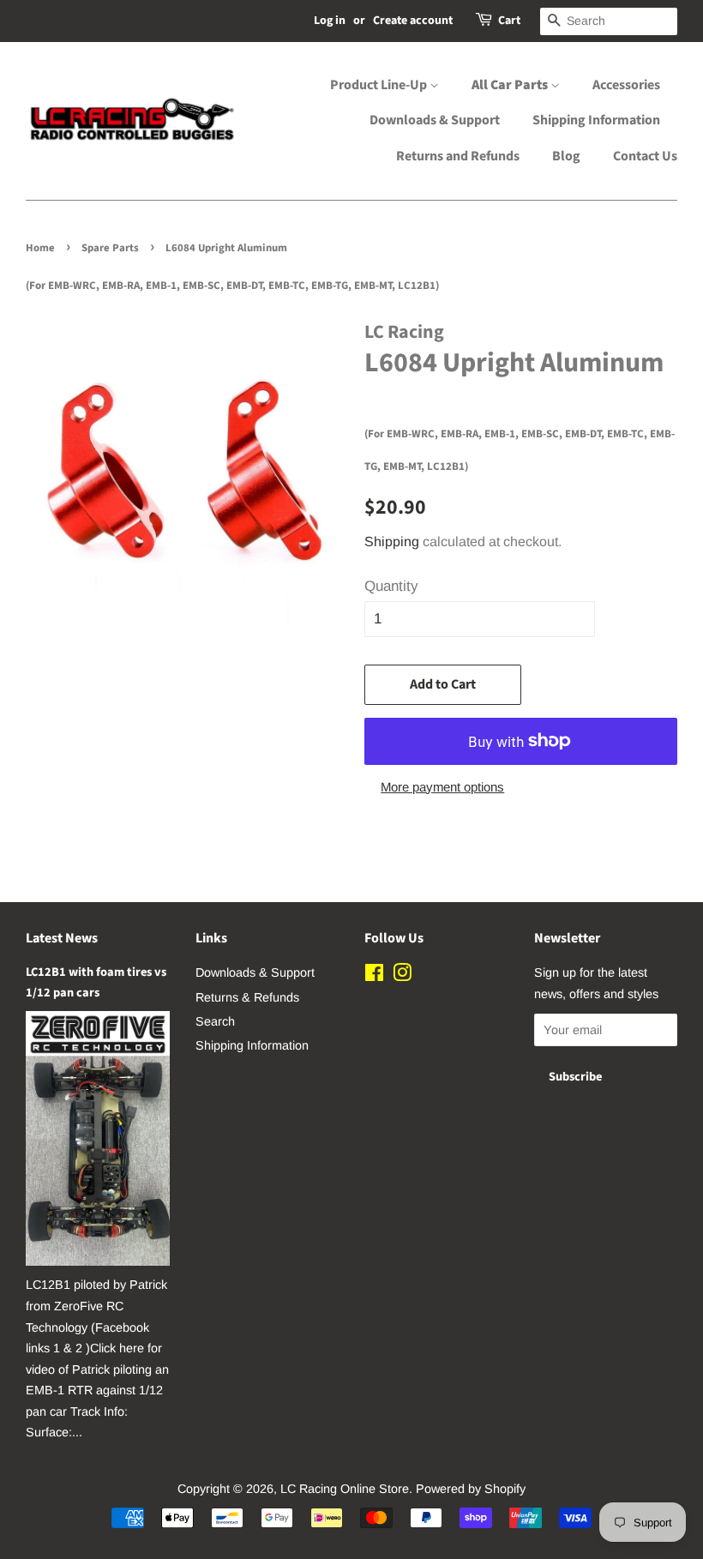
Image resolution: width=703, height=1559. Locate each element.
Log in (329, 20)
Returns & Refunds (247, 997)
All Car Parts (511, 84)
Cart (509, 20)
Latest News (62, 938)
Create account (413, 20)
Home (40, 248)
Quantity (391, 586)
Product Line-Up (380, 84)
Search (215, 1021)
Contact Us (645, 156)
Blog (566, 156)
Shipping (391, 541)
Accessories (626, 84)
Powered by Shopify (471, 1489)
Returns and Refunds (458, 156)
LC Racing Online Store (344, 1489)
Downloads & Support (435, 120)
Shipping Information (596, 120)
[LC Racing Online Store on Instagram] (402, 976)
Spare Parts (110, 248)
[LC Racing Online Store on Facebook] (374, 976)
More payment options (442, 787)
